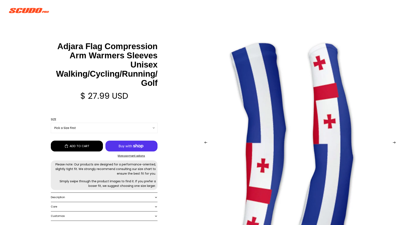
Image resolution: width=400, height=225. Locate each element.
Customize (58, 216)
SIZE (53, 119)
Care (54, 206)
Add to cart (79, 146)
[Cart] (387, 10)
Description (58, 197)
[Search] (369, 10)
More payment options (131, 156)
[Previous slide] (204, 143)
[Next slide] (395, 143)
